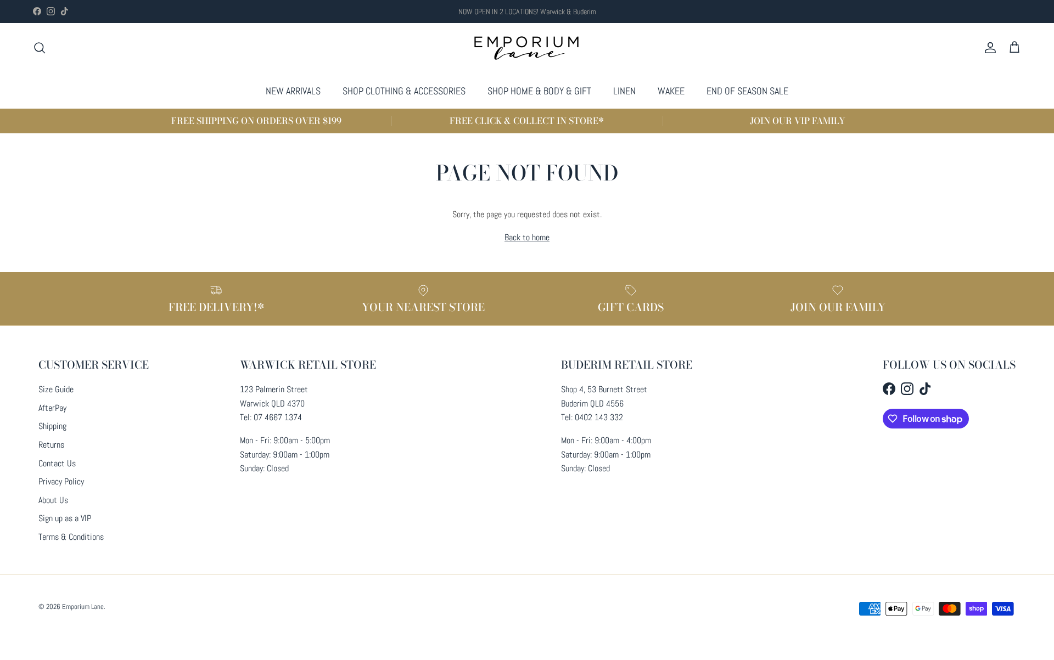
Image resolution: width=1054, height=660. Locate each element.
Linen (624, 90)
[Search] (39, 47)
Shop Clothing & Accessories (404, 90)
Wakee (671, 90)
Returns (51, 444)
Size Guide (56, 389)
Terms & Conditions (71, 537)
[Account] (988, 47)
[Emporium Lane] (527, 48)
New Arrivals (293, 90)
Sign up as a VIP (64, 518)
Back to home (527, 237)
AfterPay (52, 408)
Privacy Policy (61, 481)
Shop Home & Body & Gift (539, 90)
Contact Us (57, 463)
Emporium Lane (83, 606)
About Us (53, 500)
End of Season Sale (747, 90)
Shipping (52, 426)
